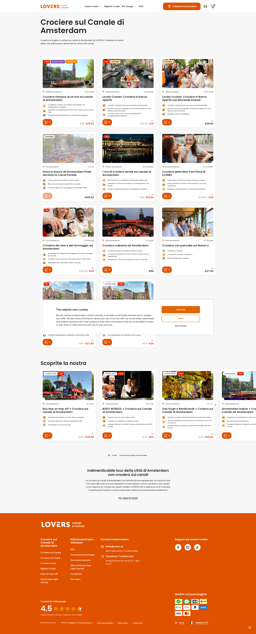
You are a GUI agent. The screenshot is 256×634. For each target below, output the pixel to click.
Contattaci (76, 574)
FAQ (72, 549)
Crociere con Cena (50, 558)
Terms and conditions (105, 623)
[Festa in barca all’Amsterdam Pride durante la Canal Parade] (68, 166)
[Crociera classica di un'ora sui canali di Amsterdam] (68, 92)
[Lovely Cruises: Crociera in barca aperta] (128, 92)
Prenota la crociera (184, 6)
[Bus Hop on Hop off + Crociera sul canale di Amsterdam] (68, 405)
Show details (181, 326)
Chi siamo (75, 579)
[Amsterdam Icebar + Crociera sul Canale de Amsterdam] (226, 435)
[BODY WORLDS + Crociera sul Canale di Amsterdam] (128, 405)
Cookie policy (138, 623)
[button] (93, 6)
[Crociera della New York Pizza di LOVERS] (187, 166)
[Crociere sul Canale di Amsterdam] (55, 6)
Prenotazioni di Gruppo (82, 554)
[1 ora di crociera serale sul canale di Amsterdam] (128, 166)
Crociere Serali (48, 563)
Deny (180, 318)
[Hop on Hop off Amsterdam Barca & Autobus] (107, 342)
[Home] (63, 526)
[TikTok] (197, 547)
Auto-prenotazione (80, 560)
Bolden (72, 623)
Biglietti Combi (48, 568)
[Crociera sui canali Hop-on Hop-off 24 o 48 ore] (47, 342)
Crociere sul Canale (51, 552)
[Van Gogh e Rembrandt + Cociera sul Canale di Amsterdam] (187, 405)
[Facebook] (178, 547)
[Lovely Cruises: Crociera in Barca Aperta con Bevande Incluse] (187, 92)
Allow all (181, 309)
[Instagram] (188, 547)
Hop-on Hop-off (49, 574)
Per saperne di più (128, 498)
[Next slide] (215, 405)
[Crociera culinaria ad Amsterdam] (128, 240)
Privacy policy (123, 623)
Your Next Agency (85, 623)
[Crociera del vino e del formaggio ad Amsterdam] (68, 240)
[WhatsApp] (249, 627)
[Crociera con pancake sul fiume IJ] (187, 240)
